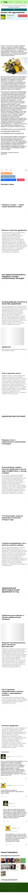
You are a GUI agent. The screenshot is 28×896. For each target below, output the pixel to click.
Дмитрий (3, 876)
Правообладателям (14, 884)
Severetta (23, 863)
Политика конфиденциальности (9, 888)
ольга (17, 863)
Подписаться (22, 15)
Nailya (2, 870)
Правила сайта (4, 884)
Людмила (3, 863)
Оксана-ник (10, 15)
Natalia (7, 863)
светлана (9, 785)
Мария (7, 870)
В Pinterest (21, 179)
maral (12, 863)
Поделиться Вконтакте (8, 176)
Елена (8, 756)
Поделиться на (8, 179)
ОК (14, 9)
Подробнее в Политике (13, 7)
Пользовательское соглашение (9, 885)
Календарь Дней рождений (9, 879)
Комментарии (18, 2)
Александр (13, 870)
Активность (11, 2)
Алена (17, 870)
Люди (25, 2)
